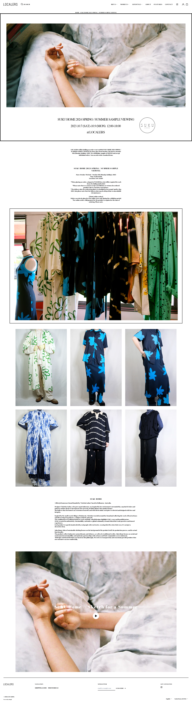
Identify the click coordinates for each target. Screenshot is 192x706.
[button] (187, 4)
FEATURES (158, 4)
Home (77, 12)
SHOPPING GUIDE (41, 688)
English (168, 699)
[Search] (22, 4)
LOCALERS (11, 697)
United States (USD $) (180, 699)
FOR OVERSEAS (53, 688)
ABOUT (148, 4)
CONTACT (169, 4)
